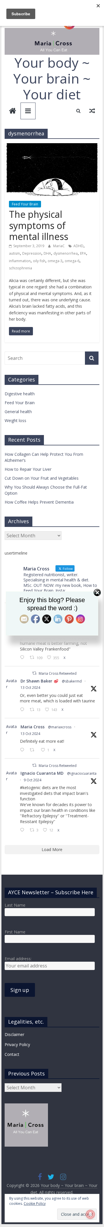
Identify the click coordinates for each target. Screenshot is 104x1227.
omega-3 (55, 260)
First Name (15, 932)
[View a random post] (92, 111)
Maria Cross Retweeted (58, 673)
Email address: (18, 958)
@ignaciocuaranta (81, 773)
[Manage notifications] (90, 1214)
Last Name (15, 905)
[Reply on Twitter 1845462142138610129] (23, 710)
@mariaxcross (59, 727)
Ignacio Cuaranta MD (42, 773)
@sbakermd (72, 681)
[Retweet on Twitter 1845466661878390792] (33, 750)
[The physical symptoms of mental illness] (52, 146)
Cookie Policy (35, 1203)
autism (14, 253)
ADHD (78, 245)
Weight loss (15, 420)
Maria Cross (32, 726)
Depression (31, 253)
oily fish (39, 260)
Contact (12, 1054)
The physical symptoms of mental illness (38, 225)
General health (18, 411)
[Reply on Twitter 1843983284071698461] (23, 830)
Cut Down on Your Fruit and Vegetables (42, 478)
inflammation (20, 260)
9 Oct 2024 (32, 780)
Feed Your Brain (25, 204)
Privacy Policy (17, 1044)
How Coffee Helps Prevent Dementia (39, 502)
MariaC (59, 245)
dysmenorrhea (65, 253)
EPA (83, 253)
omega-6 (72, 260)
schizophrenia (20, 268)
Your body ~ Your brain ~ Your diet (51, 78)
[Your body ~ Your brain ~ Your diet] (13, 111)
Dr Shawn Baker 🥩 (39, 681)
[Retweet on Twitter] (34, 673)
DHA (47, 253)
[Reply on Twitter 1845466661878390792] (23, 750)
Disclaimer (14, 1034)
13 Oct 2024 (30, 687)
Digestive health (20, 393)
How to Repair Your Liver (28, 469)
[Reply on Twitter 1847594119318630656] (23, 657)
